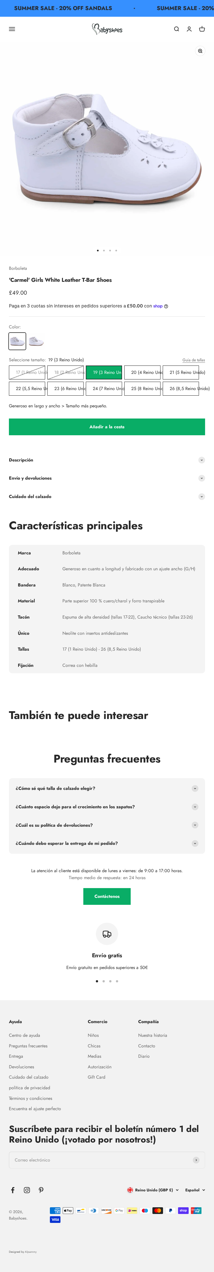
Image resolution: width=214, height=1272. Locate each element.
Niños (93, 1035)
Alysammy (31, 1252)
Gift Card (96, 1077)
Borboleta (18, 268)
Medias (94, 1056)
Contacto (146, 1046)
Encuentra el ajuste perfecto (35, 1108)
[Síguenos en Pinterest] (41, 1190)
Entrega (16, 1056)
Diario (144, 1056)
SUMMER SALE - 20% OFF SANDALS (58, 8)
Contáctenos (107, 896)
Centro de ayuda (24, 1035)
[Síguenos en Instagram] (27, 1190)
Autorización (99, 1067)
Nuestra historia (152, 1035)
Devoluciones (21, 1067)
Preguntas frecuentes (28, 1046)
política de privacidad (29, 1088)
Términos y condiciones (30, 1098)
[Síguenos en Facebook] (12, 1190)
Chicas (94, 1046)
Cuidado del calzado (28, 1077)
